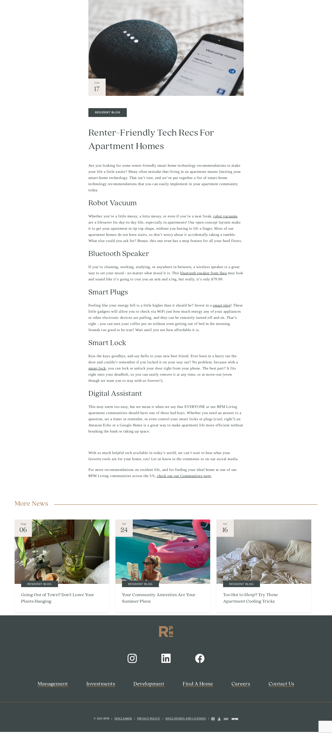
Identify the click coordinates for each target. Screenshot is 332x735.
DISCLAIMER (123, 718)
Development (149, 683)
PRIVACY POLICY (148, 718)
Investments (100, 683)
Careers (241, 683)
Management (53, 683)
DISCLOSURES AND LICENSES (185, 718)
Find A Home (198, 683)
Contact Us (281, 683)
